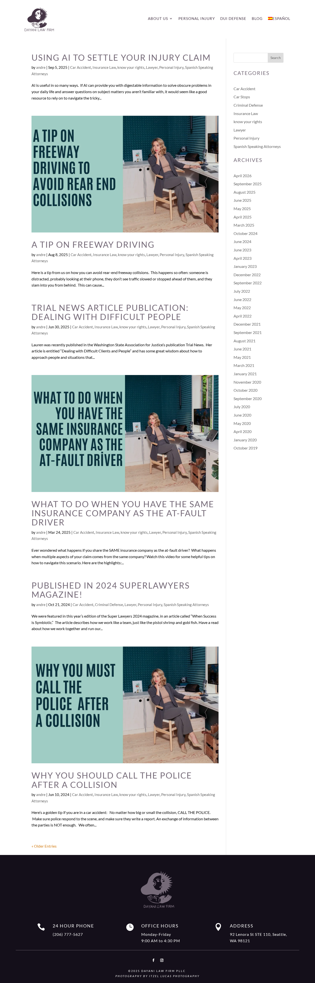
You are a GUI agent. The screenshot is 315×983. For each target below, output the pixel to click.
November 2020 (247, 382)
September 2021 (248, 332)
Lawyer (152, 67)
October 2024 (245, 233)
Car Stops (242, 96)
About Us (158, 19)
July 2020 (242, 406)
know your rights (130, 67)
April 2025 (243, 217)
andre (41, 67)
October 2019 (245, 448)
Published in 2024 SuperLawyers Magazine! (111, 589)
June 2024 (242, 241)
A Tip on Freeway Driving (93, 244)
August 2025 (244, 192)
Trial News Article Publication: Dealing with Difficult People (110, 312)
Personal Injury (196, 19)
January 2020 (245, 439)
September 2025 (248, 183)
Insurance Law (104, 67)
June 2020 (242, 415)
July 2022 (242, 291)
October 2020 (245, 390)
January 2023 (245, 266)
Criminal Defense (109, 604)
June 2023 (242, 249)
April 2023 (243, 258)
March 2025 (244, 225)
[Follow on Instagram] (161, 960)
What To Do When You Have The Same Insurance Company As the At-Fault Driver (123, 513)
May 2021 (242, 357)
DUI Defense (233, 19)
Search (275, 58)
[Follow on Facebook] (153, 960)
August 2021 (244, 340)
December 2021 (247, 324)
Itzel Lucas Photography (174, 976)
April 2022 (243, 316)
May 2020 (242, 423)
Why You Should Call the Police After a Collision (112, 779)
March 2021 (244, 365)
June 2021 (242, 349)
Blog (257, 19)
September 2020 (248, 398)
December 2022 (247, 274)
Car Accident (80, 67)
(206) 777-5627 (68, 934)
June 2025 (242, 200)
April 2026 (243, 175)
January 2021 (245, 373)
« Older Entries (44, 846)
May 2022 (242, 307)
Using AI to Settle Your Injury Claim (121, 57)
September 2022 (248, 282)
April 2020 (243, 431)
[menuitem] (279, 19)
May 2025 (242, 208)
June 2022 (242, 299)
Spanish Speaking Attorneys (186, 604)
